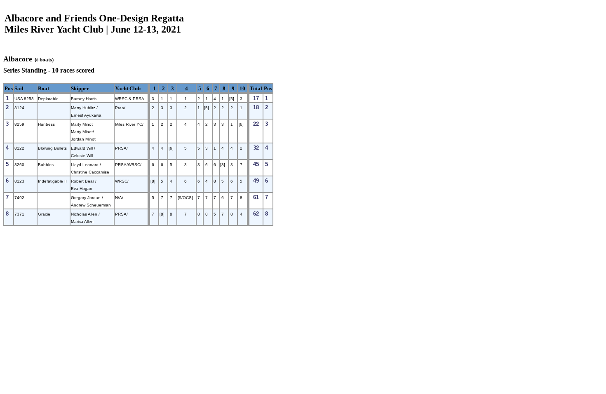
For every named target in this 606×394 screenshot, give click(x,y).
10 (242, 88)
